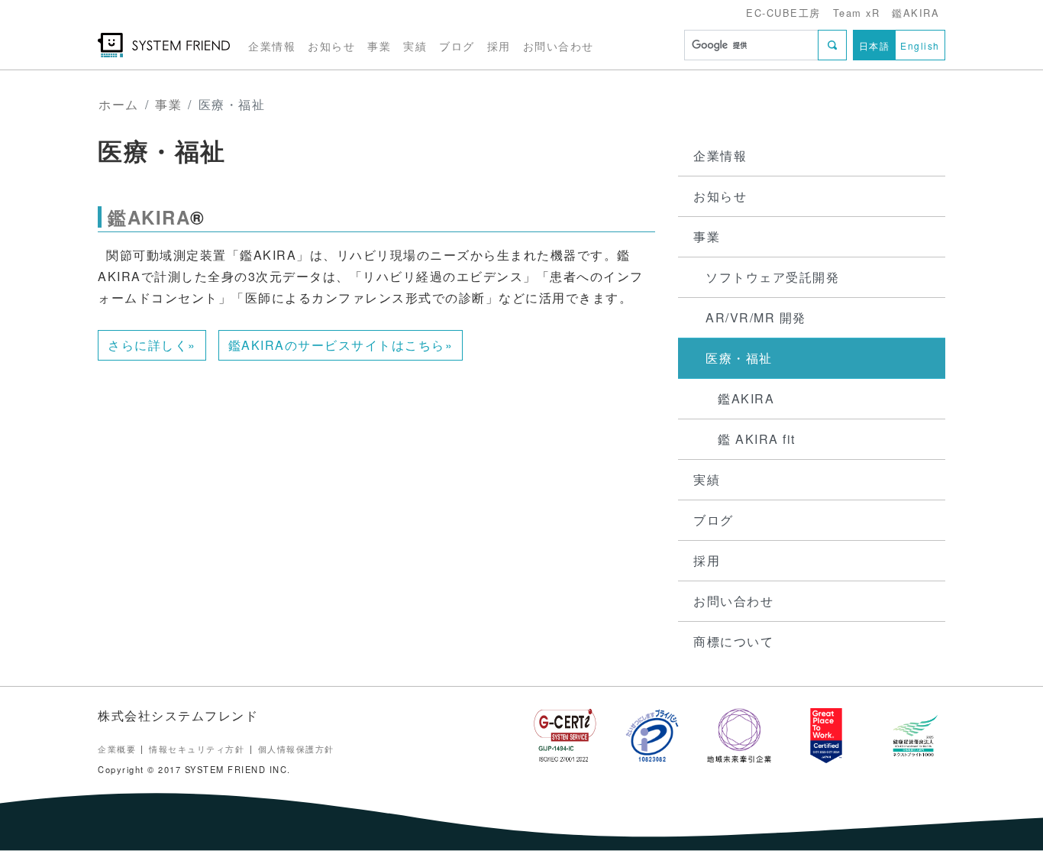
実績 (415, 45)
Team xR (856, 12)
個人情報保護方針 (296, 749)
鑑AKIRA (915, 12)
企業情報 (271, 45)
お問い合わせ (558, 45)
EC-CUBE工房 (783, 12)
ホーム (118, 104)
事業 (379, 45)
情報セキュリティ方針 (196, 749)
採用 (499, 45)
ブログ (457, 45)
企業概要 (117, 749)
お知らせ (331, 45)
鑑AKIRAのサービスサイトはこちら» (341, 345)
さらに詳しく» (152, 345)
